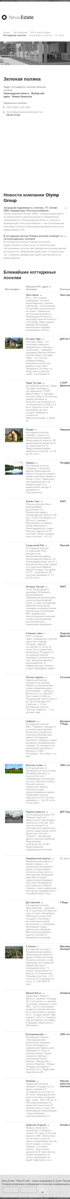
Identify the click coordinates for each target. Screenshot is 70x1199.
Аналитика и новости (40, 35)
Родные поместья (35, 811)
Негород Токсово (35, 586)
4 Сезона (31, 946)
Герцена (30, 462)
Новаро (30, 429)
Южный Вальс (33, 993)
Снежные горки (34, 633)
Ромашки (31, 1081)
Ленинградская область (16, 93)
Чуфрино (31, 721)
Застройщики (20, 32)
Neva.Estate (22, 17)
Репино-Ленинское (22, 96)
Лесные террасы (35, 677)
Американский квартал (38, 858)
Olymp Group (13, 114)
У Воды (64, 724)
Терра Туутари (33, 383)
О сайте (59, 35)
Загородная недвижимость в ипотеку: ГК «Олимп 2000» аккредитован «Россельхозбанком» (30, 209)
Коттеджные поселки (14, 35)
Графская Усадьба (36, 1125)
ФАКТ (63, 501)
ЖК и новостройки (40, 32)
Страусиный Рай (35, 545)
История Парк (33, 339)
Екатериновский (34, 1034)
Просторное (32, 295)
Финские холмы (34, 765)
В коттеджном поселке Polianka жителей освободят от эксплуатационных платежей (33, 237)
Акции (6, 32)
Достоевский (33, 902)
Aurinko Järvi (32, 501)
